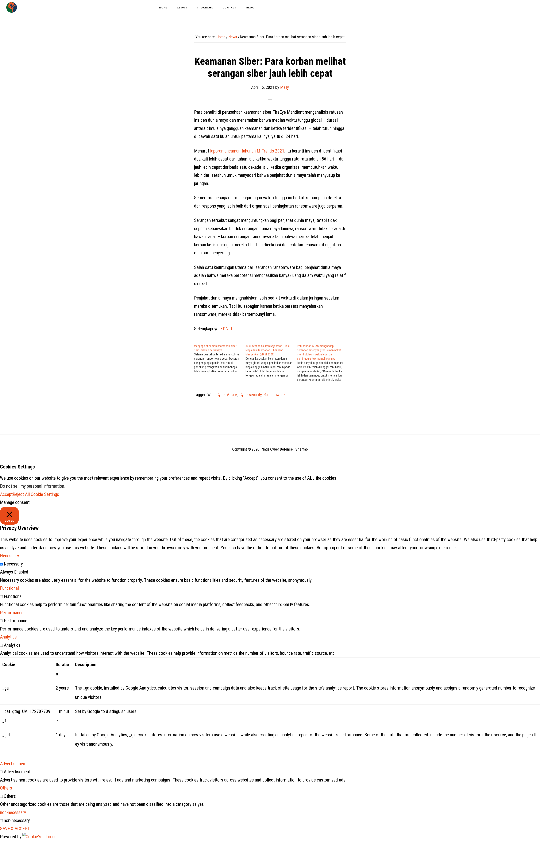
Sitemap (301, 449)
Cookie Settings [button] (45, 494)
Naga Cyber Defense (11, 7)
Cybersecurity (250, 394)
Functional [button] (9, 588)
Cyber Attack (227, 394)
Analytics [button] (8, 637)
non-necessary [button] (13, 812)
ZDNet (226, 328)
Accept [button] (6, 494)
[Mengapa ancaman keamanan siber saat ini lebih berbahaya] (220, 358)
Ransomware (274, 394)
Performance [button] (11, 612)
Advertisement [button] (13, 763)
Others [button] (6, 788)
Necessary (13, 564)
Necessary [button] (9, 555)
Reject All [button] (21, 494)
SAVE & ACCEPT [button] (15, 828)
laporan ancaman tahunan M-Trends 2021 (247, 151)
